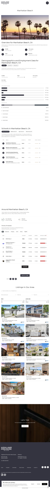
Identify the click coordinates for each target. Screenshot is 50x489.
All (3, 231)
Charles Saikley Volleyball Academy (10, 260)
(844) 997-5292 (4, 456)
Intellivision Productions (10, 242)
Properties (7, 467)
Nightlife (26, 231)
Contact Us (35, 467)
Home (2, 467)
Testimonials (29, 467)
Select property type (4, 294)
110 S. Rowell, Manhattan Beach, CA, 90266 (12, 153)
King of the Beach (9, 251)
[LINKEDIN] (48, 467)
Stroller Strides (8, 256)
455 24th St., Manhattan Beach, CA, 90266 (12, 158)
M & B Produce (8, 238)
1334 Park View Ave (9, 248)
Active (17, 231)
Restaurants (7, 231)
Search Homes (21, 467)
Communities (14, 467)
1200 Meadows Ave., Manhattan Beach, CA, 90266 (13, 148)
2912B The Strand (9, 252)
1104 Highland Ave (9, 243)
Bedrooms (35, 294)
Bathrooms (19, 294)
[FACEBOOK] (43, 467)
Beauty (21, 231)
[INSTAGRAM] (45, 467)
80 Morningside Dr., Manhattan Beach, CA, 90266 (13, 144)
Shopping (13, 231)
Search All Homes (25, 275)
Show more (25, 266)
